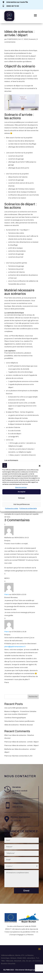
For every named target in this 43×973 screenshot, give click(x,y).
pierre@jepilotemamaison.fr (15, 646)
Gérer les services (21, 487)
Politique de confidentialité (28, 508)
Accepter (21, 492)
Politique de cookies (11, 508)
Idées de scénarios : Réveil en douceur (18, 725)
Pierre (6, 594)
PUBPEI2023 (12, 39)
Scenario (32, 39)
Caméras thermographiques (15, 718)
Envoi (26, 890)
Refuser (21, 498)
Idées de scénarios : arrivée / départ (25, 742)
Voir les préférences (21, 504)
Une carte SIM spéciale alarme (15, 708)
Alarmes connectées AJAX (22, 756)
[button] (39, 466)
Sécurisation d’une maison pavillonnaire (19, 721)
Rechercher (33, 696)
